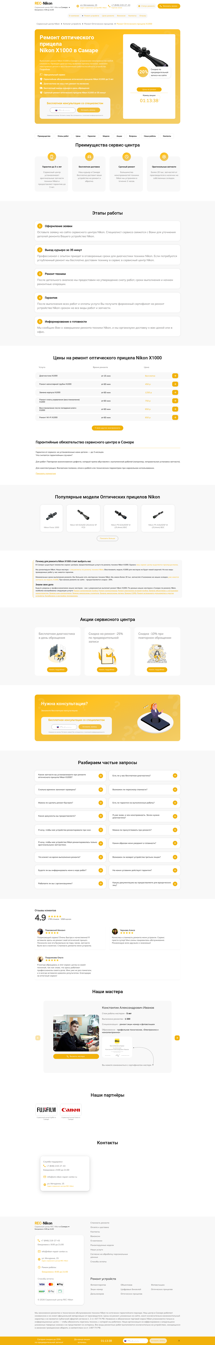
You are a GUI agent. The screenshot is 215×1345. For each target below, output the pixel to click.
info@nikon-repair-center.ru (54, 1251)
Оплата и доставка (99, 1227)
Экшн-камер (96, 1289)
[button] (177, 1037)
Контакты (132, 16)
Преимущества (44, 136)
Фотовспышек (158, 1285)
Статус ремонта (148, 6)
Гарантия (92, 136)
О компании (74, 16)
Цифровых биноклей (131, 1289)
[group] (46, 1112)
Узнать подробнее (56, 669)
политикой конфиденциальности (93, 115)
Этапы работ (63, 136)
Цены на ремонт (149, 89)
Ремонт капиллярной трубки (86, 590)
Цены (78, 136)
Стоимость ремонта (99, 1222)
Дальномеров (97, 1294)
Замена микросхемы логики (112, 593)
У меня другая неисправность (107, 428)
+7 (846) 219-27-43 (120, 5)
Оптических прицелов (162, 1289)
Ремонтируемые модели (102, 1245)
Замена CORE (130, 593)
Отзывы (142, 16)
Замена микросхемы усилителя (85, 593)
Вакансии (121, 16)
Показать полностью (46, 473)
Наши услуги (96, 1249)
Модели (106, 136)
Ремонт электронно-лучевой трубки (133, 590)
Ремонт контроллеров (108, 590)
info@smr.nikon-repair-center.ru (62, 1177)
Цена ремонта (108, 16)
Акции (119, 136)
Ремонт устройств (91, 16)
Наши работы (150, 136)
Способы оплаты (98, 1261)
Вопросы (133, 136)
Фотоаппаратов (98, 1285)
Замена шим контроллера (60, 593)
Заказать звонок (170, 6)
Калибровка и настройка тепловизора (61, 596)
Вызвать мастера (77, 1056)
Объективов (126, 1285)
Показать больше (107, 538)
